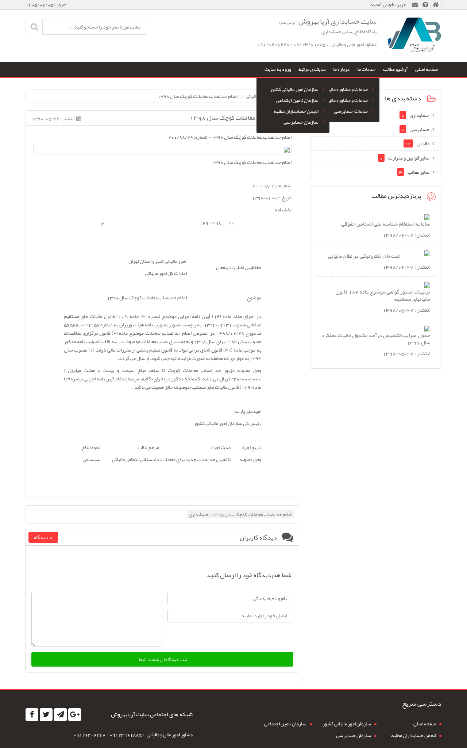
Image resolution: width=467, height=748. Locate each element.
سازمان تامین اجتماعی (297, 100)
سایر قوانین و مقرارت (404, 157)
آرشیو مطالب (395, 69)
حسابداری (415, 115)
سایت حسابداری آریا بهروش (328, 21)
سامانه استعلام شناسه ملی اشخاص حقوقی (385, 223)
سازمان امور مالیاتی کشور (294, 89)
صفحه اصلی (426, 69)
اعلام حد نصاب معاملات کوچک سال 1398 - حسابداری (240, 514)
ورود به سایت (278, 69)
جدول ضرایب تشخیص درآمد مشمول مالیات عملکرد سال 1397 (375, 338)
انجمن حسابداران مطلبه (296, 111)
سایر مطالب (414, 172)
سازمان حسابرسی (301, 122)
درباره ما (341, 69)
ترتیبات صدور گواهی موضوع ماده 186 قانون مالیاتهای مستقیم (383, 295)
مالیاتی (417, 143)
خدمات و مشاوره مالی (348, 89)
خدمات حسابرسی (351, 111)
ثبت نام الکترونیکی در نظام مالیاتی (364, 256)
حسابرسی (415, 129)
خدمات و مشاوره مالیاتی (345, 100)
